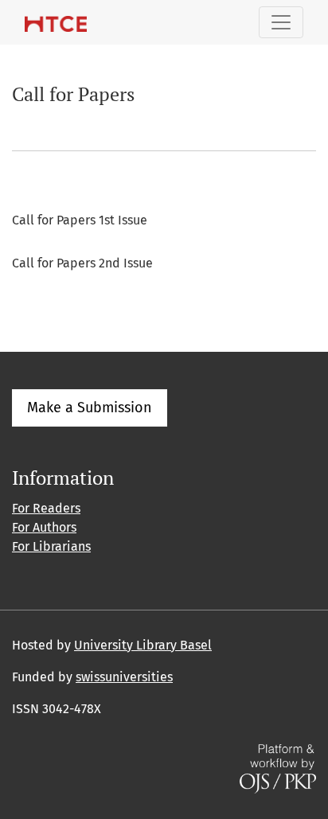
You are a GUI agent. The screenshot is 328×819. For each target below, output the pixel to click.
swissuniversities (124, 676)
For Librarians (51, 546)
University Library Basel (143, 645)
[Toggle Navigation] (281, 22)
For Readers (46, 508)
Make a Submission (89, 407)
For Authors (44, 527)
